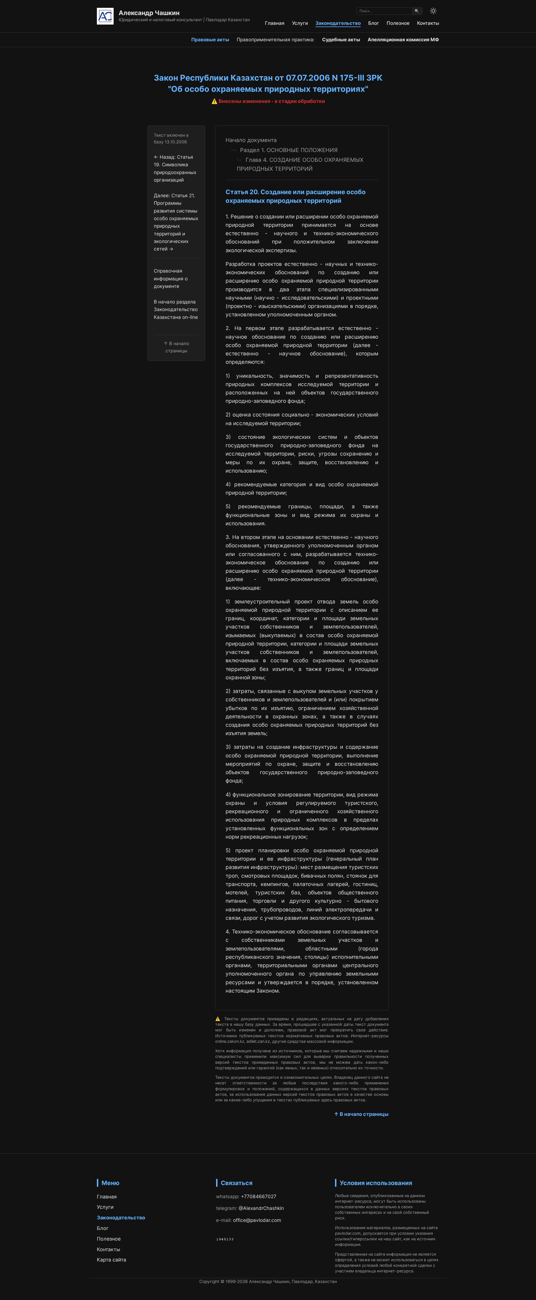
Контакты (428, 23)
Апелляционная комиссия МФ (403, 39)
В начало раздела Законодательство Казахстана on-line (176, 309)
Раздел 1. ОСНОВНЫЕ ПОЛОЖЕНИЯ (289, 150)
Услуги (300, 23)
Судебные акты (341, 39)
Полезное (398, 23)
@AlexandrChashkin (261, 1208)
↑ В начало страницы (361, 1114)
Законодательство (338, 23)
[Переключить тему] (433, 11)
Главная (274, 23)
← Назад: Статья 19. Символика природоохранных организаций (175, 168)
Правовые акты (210, 39)
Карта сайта (111, 1260)
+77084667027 (258, 1196)
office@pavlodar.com (257, 1220)
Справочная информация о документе (171, 278)
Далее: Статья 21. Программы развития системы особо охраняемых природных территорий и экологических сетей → (176, 222)
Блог (373, 23)
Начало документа (251, 140)
